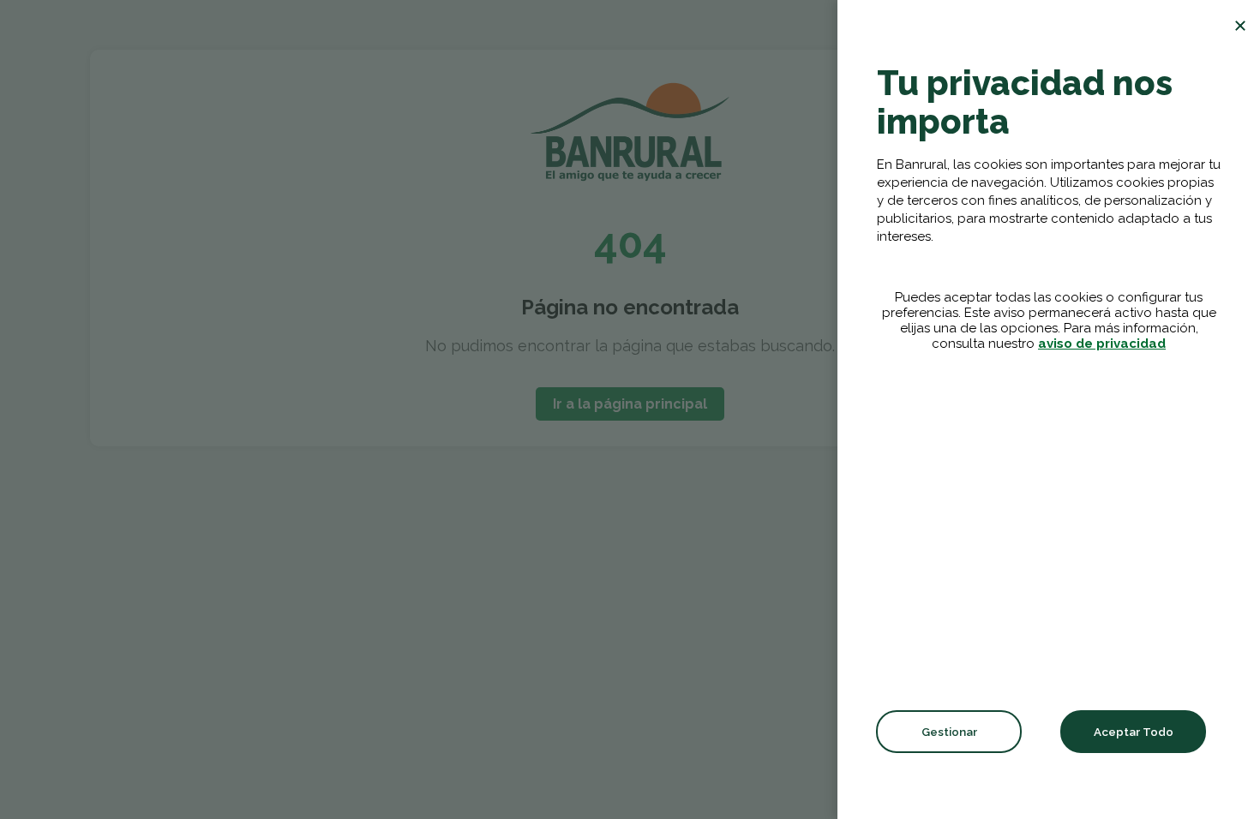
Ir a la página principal (630, 404)
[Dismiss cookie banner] (1240, 26)
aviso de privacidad (1102, 343)
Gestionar (949, 731)
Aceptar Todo (1133, 731)
